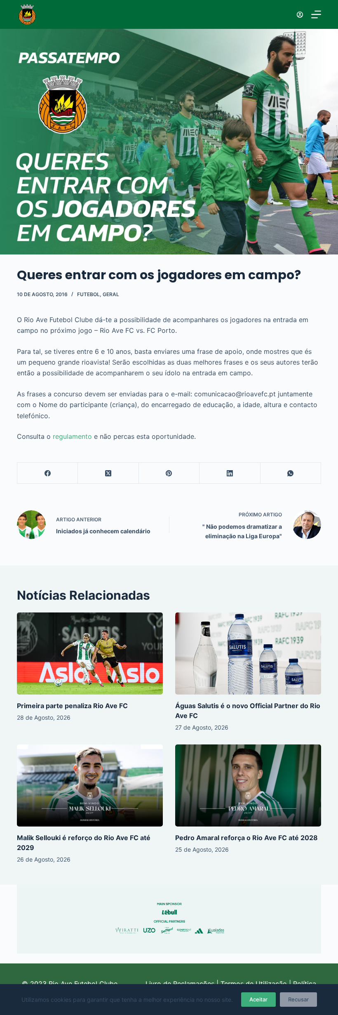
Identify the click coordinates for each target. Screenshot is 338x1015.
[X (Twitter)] (108, 473)
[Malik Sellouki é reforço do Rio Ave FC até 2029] (90, 785)
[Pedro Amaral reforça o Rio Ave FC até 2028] (248, 785)
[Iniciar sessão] (300, 15)
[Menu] (316, 14)
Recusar (298, 999)
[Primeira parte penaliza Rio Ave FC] (90, 653)
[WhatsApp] (291, 473)
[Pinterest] (169, 473)
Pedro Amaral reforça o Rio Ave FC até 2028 (246, 838)
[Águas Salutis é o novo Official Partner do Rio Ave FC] (248, 653)
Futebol (88, 294)
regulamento (72, 436)
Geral (111, 294)
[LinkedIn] (230, 473)
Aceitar (258, 999)
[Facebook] (47, 473)
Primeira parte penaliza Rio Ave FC (72, 706)
